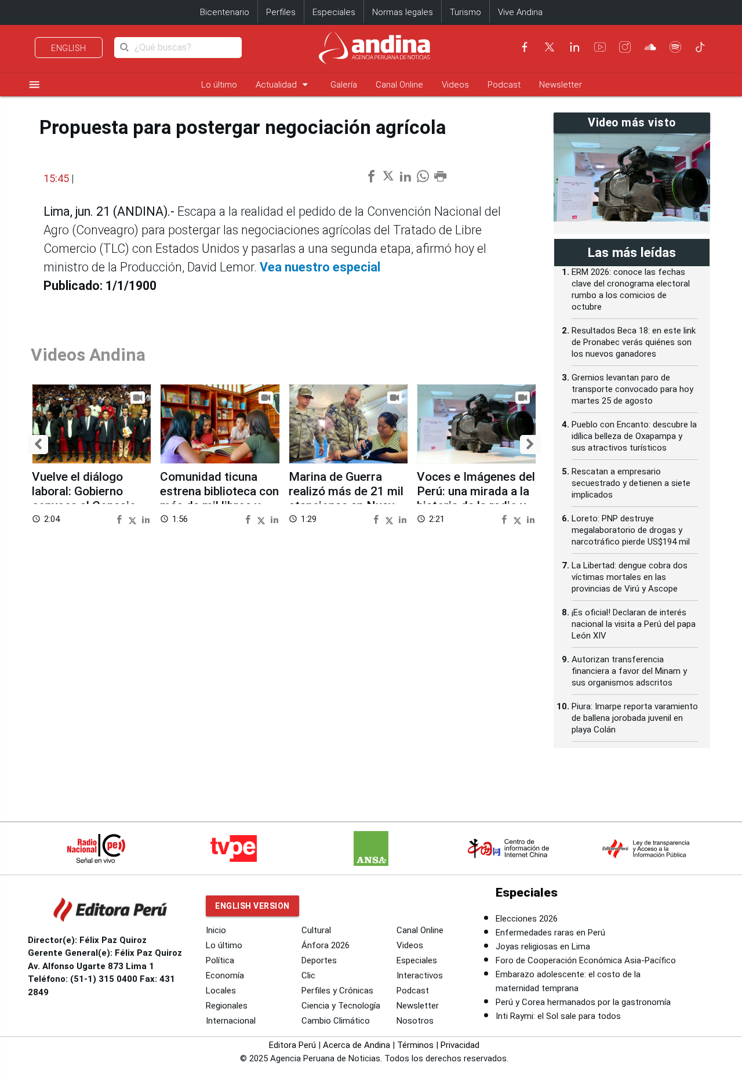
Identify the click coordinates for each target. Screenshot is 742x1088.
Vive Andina (520, 12)
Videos (455, 84)
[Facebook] (524, 47)
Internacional (231, 1021)
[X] (549, 47)
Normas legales (402, 12)
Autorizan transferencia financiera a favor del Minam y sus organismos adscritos (629, 671)
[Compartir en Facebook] (121, 519)
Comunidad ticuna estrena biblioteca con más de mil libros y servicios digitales (219, 499)
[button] (38, 444)
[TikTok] (700, 47)
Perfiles (281, 12)
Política (220, 960)
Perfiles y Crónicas (337, 990)
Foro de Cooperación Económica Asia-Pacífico (586, 960)
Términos (415, 1045)
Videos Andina (88, 354)
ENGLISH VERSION (252, 906)
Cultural (316, 930)
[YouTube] (600, 47)
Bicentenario (224, 12)
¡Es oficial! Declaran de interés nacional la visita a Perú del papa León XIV (634, 624)
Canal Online (399, 84)
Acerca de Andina (356, 1045)
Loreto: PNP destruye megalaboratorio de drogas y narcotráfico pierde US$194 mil (631, 530)
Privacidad (460, 1045)
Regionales (227, 1005)
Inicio (216, 930)
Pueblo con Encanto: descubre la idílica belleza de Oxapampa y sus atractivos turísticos (634, 436)
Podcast (504, 84)
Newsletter (560, 84)
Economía (225, 975)
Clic (308, 975)
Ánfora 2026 (325, 945)
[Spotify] (675, 47)
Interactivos (420, 975)
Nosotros (415, 1021)
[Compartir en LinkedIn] (145, 519)
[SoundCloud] (650, 47)
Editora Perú (292, 1045)
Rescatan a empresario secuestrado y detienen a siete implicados (631, 483)
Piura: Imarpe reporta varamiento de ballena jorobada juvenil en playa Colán (635, 718)
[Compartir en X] (134, 519)
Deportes (319, 960)
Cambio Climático (335, 1021)
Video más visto (632, 122)
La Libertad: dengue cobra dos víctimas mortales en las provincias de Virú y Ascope (630, 577)
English (68, 48)
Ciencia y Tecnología (340, 1005)
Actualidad (284, 84)
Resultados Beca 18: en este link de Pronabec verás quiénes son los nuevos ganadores (634, 342)
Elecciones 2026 (527, 918)
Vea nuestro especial (320, 267)
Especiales (333, 12)
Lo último (219, 84)
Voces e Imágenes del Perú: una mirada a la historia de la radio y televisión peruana (476, 499)
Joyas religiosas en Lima (543, 946)
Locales (221, 990)
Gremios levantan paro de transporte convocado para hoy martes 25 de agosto (632, 389)
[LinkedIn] (574, 47)
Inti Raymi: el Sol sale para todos (558, 1016)
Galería (343, 84)
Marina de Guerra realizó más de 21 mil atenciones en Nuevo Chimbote (346, 499)
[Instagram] (624, 47)
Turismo (465, 12)
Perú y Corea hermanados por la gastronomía (583, 1002)
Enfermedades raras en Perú (550, 932)
